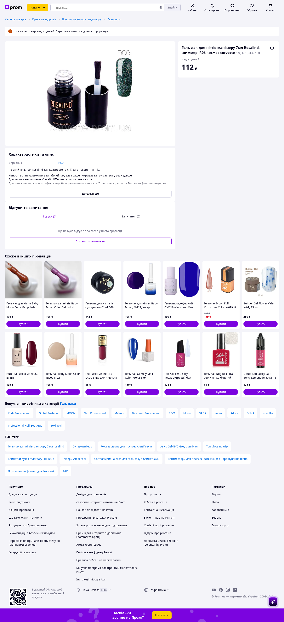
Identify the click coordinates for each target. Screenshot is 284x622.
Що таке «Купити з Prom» (26, 517)
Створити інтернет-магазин (95, 502)
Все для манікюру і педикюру (81, 19)
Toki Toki (56, 425)
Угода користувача (88, 544)
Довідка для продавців (91, 494)
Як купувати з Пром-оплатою (28, 525)
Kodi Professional (19, 413)
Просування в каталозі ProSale (96, 517)
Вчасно (216, 517)
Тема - (90, 590)
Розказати (161, 615)
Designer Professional (146, 413)
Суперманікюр (82, 446)
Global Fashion (48, 413)
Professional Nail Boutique (25, 425)
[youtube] (214, 590)
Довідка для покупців (23, 494)
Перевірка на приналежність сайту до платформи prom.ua (34, 542)
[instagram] (227, 590)
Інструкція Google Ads (91, 579)
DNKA (250, 413)
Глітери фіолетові (74, 459)
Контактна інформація (159, 510)
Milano (119, 413)
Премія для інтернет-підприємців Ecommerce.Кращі (98, 535)
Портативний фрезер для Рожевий (31, 471)
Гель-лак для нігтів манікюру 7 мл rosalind (36, 446)
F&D (65, 471)
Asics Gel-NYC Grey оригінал (179, 446)
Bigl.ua (216, 494)
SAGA (202, 413)
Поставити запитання (90, 241)
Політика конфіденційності (94, 552)
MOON (70, 413)
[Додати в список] (272, 48)
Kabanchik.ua (220, 510)
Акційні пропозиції (21, 510)
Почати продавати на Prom (94, 510)
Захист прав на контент (160, 517)
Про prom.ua (152, 494)
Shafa (215, 502)
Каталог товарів (15, 19)
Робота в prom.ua (155, 502)
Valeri (218, 413)
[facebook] (221, 590)
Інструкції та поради (22, 552)
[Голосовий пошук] (161, 7)
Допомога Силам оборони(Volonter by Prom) (161, 542)
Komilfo (268, 413)
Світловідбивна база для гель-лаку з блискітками (126, 459)
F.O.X (172, 413)
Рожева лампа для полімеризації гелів (126, 446)
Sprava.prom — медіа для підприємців (101, 525)
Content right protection (159, 525)
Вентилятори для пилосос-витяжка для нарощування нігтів (207, 459)
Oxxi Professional (95, 413)
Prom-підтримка (19, 502)
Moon (187, 413)
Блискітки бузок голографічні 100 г (31, 459)
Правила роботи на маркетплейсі (98, 560)
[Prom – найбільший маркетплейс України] (13, 7)
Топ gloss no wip (217, 446)
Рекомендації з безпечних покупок (32, 533)
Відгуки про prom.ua (157, 533)
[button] (23, 324)
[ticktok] (234, 590)
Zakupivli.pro (220, 525)
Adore (234, 413)
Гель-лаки (114, 19)
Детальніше (90, 193)
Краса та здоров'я (44, 19)
